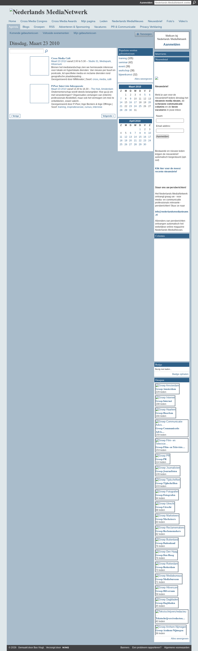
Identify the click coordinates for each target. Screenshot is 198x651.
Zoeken (194, 2)
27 (130, 144)
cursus (88, 107)
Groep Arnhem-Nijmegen (169, 630)
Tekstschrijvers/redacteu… (170, 618)
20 (149, 102)
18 (121, 140)
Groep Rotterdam (165, 567)
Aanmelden (146, 2)
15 (140, 137)
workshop (124, 70)
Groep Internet (164, 401)
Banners (124, 647)
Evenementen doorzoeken (46, 51)
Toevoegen (146, 34)
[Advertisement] (170, 301)
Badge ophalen (180, 374)
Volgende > (108, 116)
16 (130, 102)
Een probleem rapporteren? (146, 647)
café (109, 79)
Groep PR (161, 459)
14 (121, 102)
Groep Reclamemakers (168, 531)
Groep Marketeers (166, 519)
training (62, 107)
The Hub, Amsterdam (102, 89)
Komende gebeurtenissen (24, 33)
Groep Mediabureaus (167, 579)
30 (130, 110)
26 (126, 144)
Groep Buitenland (165, 543)
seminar (123, 62)
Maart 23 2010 (59, 61)
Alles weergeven (143, 79)
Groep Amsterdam (166, 389)
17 (135, 102)
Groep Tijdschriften (166, 483)
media (102, 79)
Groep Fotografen (165, 495)
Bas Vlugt (39, 647)
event (122, 66)
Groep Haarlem (164, 413)
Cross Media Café (61, 58)
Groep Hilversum (165, 591)
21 (121, 106)
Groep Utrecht (163, 507)
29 (126, 110)
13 (130, 137)
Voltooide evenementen (56, 33)
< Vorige (15, 116)
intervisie (97, 107)
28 (121, 110)
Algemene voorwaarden (176, 647)
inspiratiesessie (75, 107)
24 (135, 106)
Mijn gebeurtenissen (85, 33)
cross (95, 79)
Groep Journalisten (166, 471)
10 (149, 133)
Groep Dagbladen (165, 603)
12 (126, 137)
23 (130, 106)
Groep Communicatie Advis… (167, 429)
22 (140, 140)
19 (126, 140)
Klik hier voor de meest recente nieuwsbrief (168, 170)
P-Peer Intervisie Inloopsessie (67, 86)
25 (140, 106)
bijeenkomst (125, 74)
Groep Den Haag (165, 555)
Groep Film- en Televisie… (170, 447)
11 (121, 137)
